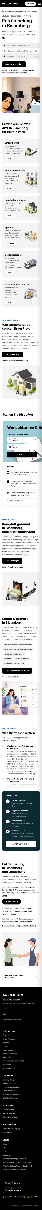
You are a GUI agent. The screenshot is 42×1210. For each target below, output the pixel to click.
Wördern (14, 914)
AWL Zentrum (10, 3)
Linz (4, 1151)
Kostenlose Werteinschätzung (15, 360)
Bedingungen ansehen (15, 500)
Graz (4, 1148)
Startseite (5, 16)
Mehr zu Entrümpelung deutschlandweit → (19, 926)
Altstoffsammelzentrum (12, 1094)
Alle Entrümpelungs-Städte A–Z (15, 1159)
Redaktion (7, 1064)
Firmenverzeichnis (10, 1053)
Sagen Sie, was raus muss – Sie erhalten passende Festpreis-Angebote (18, 71)
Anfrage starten (12, 354)
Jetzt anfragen (12, 561)
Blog (5, 1046)
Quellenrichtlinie (9, 1068)
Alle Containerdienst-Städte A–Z (16, 1169)
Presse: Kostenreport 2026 (13, 1061)
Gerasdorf (6, 914)
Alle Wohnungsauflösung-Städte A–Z (17, 1162)
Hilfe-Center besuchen (12, 999)
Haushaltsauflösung (10, 921)
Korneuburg (26, 908)
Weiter (22, 455)
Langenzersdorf (8, 911)
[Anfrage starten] (21, 95)
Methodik (6, 1057)
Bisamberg (13, 901)
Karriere (6, 1043)
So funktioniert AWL (10, 677)
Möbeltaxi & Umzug (10, 1098)
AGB (4, 1014)
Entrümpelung (16, 16)
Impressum (6, 1008)
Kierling (30, 911)
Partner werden (9, 1113)
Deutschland (34, 1197)
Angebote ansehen (14, 64)
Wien (5, 1144)
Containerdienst (25, 921)
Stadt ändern (32, 12)
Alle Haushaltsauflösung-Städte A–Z (17, 1166)
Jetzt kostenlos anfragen (17, 670)
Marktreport (7, 1132)
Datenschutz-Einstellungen (12, 1020)
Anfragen (30, 4)
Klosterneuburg (21, 911)
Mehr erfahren (21, 893)
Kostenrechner (8, 1050)
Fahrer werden (8, 1110)
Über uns (6, 1035)
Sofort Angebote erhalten (13, 567)
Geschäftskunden (10, 1117)
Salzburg (6, 1155)
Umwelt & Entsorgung (11, 1129)
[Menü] (39, 3)
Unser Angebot (9, 1039)
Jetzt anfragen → (21, 844)
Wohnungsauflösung (25, 919)
